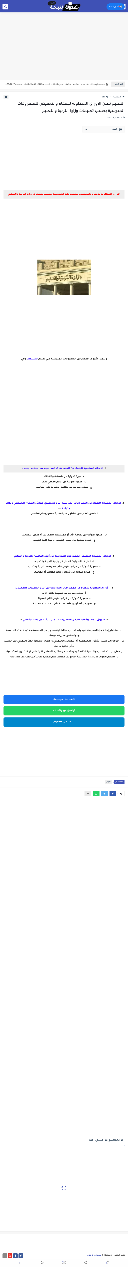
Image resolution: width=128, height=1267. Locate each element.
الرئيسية (117, 97)
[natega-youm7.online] (4, 1255)
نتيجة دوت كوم (94, 1255)
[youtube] (10, 1255)
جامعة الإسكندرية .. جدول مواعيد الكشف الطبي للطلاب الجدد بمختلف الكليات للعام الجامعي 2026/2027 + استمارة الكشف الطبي (55, 84)
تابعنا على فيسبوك (64, 699)
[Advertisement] (64, 54)
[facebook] (20, 1255)
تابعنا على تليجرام (64, 722)
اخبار (103, 97)
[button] (113, 793)
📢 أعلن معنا (115, 7)
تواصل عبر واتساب (64, 710)
